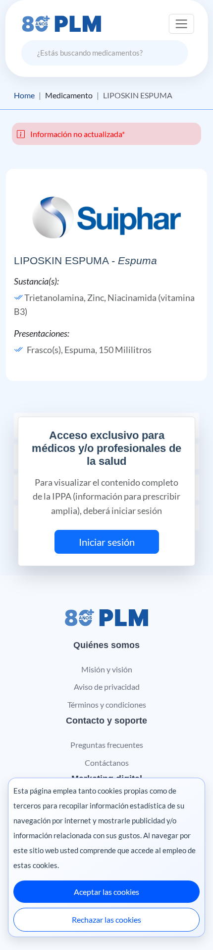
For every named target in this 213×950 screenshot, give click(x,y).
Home (24, 95)
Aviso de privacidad (107, 686)
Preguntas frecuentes (106, 744)
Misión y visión (106, 669)
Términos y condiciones (106, 704)
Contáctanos (107, 762)
